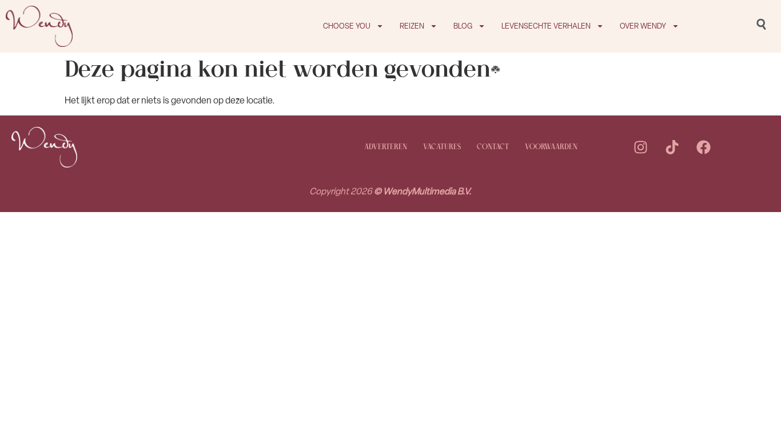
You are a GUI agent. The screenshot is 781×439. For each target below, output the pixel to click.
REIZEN (412, 26)
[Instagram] (640, 147)
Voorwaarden (551, 147)
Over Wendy (643, 26)
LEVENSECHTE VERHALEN (546, 26)
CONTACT (493, 147)
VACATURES (442, 147)
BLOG (462, 26)
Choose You (346, 26)
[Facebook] (703, 147)
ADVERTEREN (385, 147)
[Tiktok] (672, 147)
